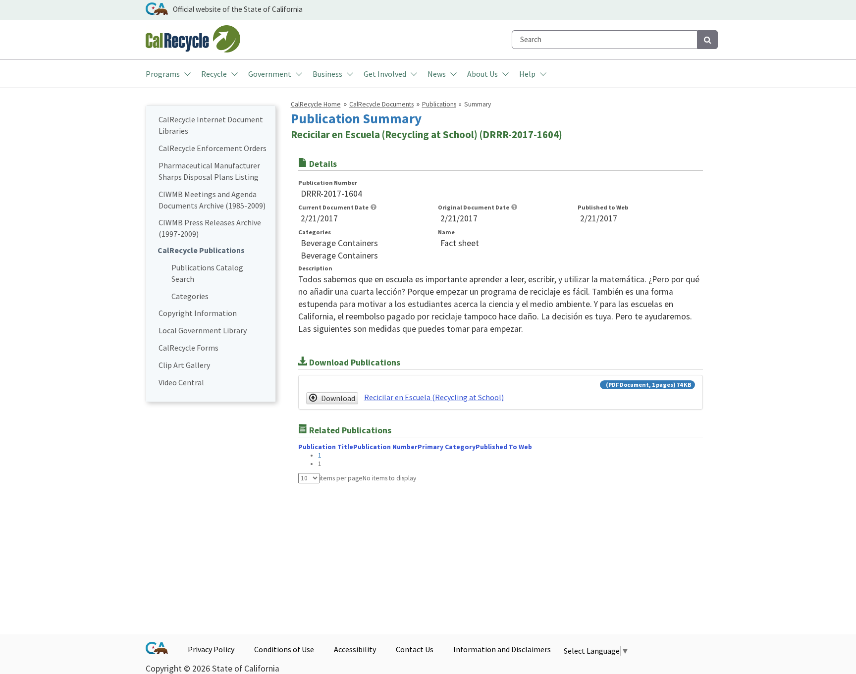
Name (446, 232)
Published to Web (603, 207)
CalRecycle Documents (381, 104)
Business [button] (327, 74)
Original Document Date (473, 207)
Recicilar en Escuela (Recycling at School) (434, 397)
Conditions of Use (284, 649)
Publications (439, 104)
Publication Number (327, 182)
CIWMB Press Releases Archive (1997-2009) (210, 228)
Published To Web (504, 447)
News (437, 74)
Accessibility (355, 649)
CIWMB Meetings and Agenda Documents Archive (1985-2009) (212, 199)
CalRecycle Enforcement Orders (213, 148)
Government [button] (269, 74)
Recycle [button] (214, 74)
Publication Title (325, 447)
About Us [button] (482, 74)
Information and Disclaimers (502, 649)
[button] (373, 207)
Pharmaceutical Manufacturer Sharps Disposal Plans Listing (209, 171)
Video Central (181, 382)
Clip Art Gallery (184, 365)
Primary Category (447, 447)
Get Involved (385, 74)
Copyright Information (198, 313)
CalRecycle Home (316, 104)
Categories (190, 296)
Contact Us (414, 649)
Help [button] (527, 74)
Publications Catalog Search (207, 273)
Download (338, 398)
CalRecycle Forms (188, 348)
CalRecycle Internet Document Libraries (211, 125)
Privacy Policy (211, 649)
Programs (163, 74)
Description (315, 268)
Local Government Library (203, 330)
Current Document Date (333, 207)
